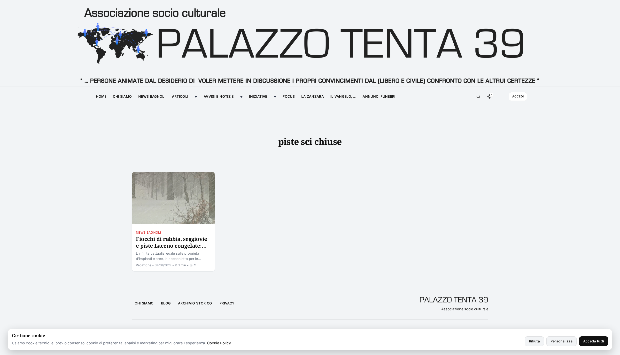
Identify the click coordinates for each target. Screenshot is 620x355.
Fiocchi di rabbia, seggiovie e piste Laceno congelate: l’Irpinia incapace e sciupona (171, 248)
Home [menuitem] (101, 96)
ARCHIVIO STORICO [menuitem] (195, 303)
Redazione (143, 265)
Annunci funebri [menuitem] (379, 96)
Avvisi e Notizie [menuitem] (219, 96)
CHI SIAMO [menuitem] (144, 303)
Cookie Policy (219, 343)
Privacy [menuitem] (226, 303)
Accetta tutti (593, 341)
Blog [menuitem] (165, 303)
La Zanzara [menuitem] (312, 96)
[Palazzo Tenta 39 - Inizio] (310, 43)
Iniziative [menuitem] (258, 96)
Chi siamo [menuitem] (122, 96)
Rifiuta (534, 341)
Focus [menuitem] (289, 96)
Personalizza (561, 341)
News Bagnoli (148, 232)
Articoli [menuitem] (180, 96)
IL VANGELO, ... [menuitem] (343, 96)
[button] (478, 96)
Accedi (518, 96)
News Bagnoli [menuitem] (151, 96)
